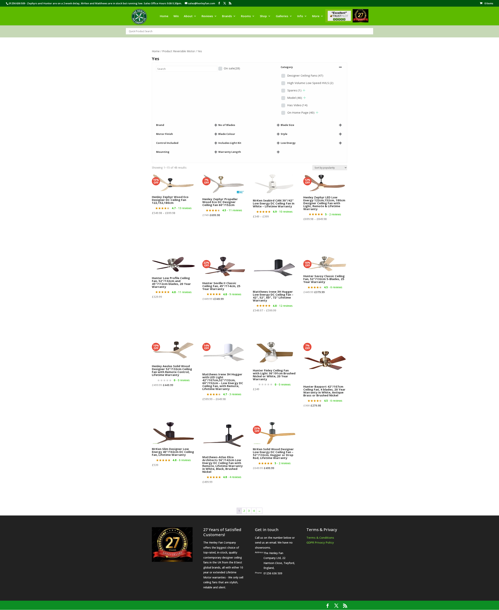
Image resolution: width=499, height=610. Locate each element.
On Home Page (300, 112)
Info (300, 16)
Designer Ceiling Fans (305, 75)
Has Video (297, 105)
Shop (263, 16)
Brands (227, 16)
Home (164, 16)
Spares (294, 90)
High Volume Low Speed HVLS (310, 83)
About (188, 16)
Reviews (207, 16)
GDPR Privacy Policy (320, 542)
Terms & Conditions (320, 537)
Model (294, 98)
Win (176, 16)
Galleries (282, 16)
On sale (232, 68)
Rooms (246, 16)
